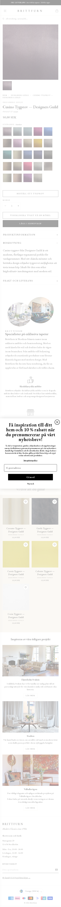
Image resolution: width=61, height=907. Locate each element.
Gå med (30, 477)
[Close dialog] (57, 422)
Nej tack (30, 483)
